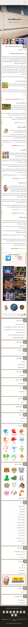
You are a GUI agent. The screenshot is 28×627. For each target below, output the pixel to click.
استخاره (24, 96)
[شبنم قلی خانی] (6, 42)
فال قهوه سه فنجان (21, 364)
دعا (24, 394)
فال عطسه (23, 592)
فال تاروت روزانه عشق (21, 538)
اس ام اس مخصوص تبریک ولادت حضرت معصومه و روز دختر (14, 327)
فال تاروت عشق (22, 535)
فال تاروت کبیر (22, 509)
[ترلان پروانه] (14, 42)
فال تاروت (19, 175)
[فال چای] (20, 295)
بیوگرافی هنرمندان (21, 600)
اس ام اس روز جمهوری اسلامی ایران (19, 337)
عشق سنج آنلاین (22, 410)
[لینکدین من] (12, 615)
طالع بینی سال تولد (21, 498)
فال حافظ (13, 117)
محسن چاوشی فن (14, 19)
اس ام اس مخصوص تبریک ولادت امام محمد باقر (16, 335)
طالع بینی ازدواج (13, 142)
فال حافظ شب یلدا (21, 570)
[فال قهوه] (20, 284)
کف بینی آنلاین (22, 209)
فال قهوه (23, 362)
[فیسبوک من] (17, 612)
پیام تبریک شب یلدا (21, 573)
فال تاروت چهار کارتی (21, 522)
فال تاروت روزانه (22, 506)
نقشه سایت (8, 623)
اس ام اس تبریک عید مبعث (20, 332)
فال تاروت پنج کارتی (21, 525)
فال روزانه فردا (22, 603)
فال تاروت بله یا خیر (21, 541)
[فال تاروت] (20, 272)
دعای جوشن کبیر (22, 391)
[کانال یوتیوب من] (15, 615)
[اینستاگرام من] (14, 612)
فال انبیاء (23, 354)
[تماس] (10, 612)
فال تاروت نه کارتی (21, 530)
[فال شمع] (8, 284)
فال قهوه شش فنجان (21, 367)
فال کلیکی (23, 402)
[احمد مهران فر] (22, 42)
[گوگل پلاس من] (4, 612)
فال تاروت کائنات (22, 514)
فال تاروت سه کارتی (21, 519)
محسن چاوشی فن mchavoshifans (13, 46)
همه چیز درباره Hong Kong (20, 552)
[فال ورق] (8, 295)
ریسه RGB (23, 418)
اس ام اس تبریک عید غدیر (20, 324)
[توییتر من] (7, 612)
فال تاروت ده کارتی (21, 533)
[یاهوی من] (24, 612)
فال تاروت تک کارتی (21, 517)
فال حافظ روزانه (5, 117)
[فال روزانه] (8, 272)
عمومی (19, 315)
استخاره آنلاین (22, 345)
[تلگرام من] (20, 612)
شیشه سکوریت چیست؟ (20, 554)
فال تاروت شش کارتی (21, 527)
